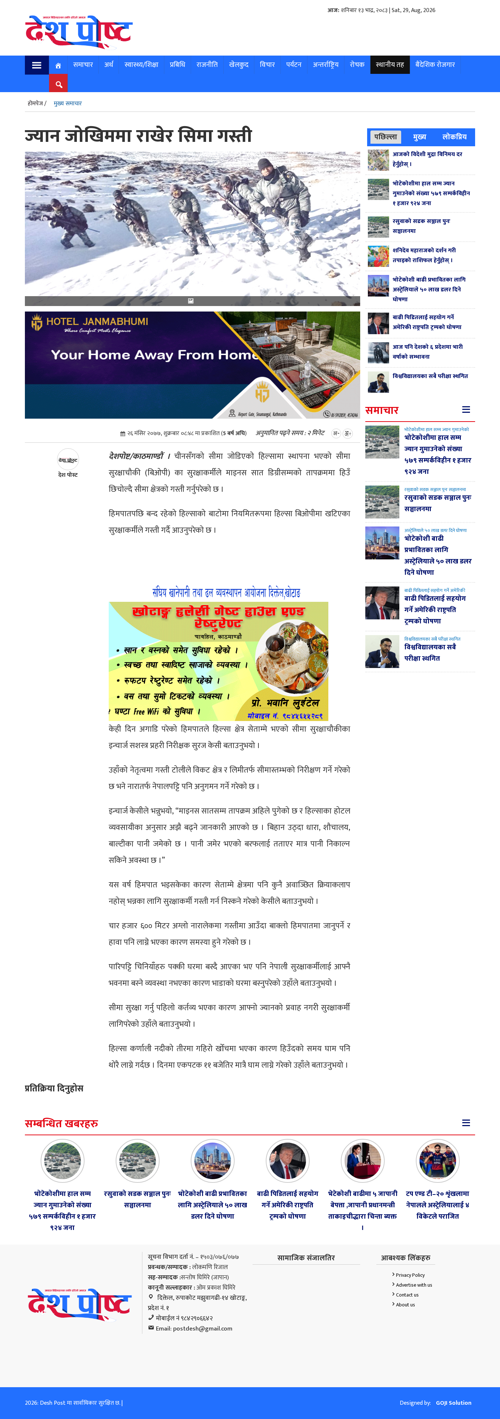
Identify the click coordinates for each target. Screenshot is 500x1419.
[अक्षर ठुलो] (348, 433)
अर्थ (108, 65)
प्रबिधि (177, 65)
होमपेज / (37, 104)
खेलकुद (239, 65)
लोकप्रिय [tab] (455, 137)
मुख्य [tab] (419, 137)
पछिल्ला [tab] (385, 137)
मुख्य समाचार (68, 104)
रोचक (357, 65)
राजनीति (207, 65)
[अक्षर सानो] (336, 433)
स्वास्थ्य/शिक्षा (141, 65)
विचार (267, 65)
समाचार (83, 65)
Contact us (407, 1295)
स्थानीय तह (390, 65)
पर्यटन (294, 65)
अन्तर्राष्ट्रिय (326, 65)
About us (405, 1305)
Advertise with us (414, 1285)
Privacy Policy (410, 1275)
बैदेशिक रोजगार (435, 65)
